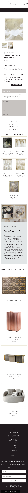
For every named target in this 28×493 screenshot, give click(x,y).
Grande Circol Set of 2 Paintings (7, 154)
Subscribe (14, 480)
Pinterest (14, 456)
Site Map (14, 487)
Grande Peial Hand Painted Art (21, 154)
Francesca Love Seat (14, 413)
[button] (2, 4)
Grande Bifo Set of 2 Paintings (14, 198)
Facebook (14, 453)
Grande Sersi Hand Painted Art (7, 176)
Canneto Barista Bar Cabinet (14, 339)
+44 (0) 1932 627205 (15, 435)
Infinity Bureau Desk (14, 376)
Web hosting (9, 488)
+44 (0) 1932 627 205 (14, 1)
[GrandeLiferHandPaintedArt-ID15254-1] (14, 29)
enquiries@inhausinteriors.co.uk (14, 436)
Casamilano (14, 411)
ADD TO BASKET (16, 85)
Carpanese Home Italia (14, 300)
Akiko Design (18, 488)
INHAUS (13, 3)
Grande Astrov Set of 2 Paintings (20, 176)
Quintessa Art (8, 53)
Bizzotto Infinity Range (14, 374)
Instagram (14, 455)
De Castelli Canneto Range (14, 337)
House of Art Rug (14, 303)
